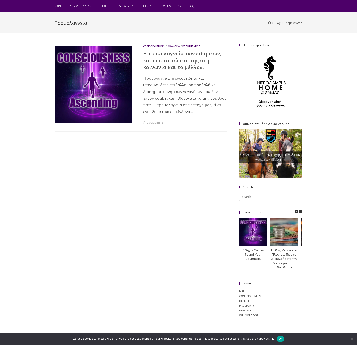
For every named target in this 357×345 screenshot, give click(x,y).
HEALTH (244, 301)
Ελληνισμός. (191, 46)
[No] (352, 339)
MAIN (242, 291)
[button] (300, 211)
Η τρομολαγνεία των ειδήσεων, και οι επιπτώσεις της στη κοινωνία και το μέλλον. (182, 60)
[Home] (269, 23)
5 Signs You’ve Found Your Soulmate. (253, 254)
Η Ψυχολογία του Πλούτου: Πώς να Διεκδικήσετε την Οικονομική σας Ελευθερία (284, 258)
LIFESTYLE (245, 310)
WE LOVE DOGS (248, 315)
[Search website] (192, 6)
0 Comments (155, 122)
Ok (280, 338)
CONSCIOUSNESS (154, 46)
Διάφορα (173, 46)
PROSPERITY (247, 305)
